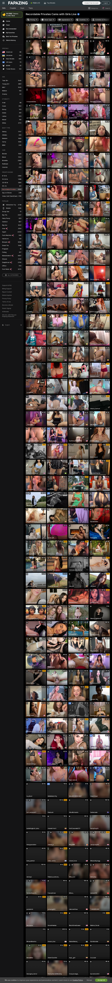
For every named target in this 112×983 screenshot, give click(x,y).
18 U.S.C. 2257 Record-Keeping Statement (9, 315)
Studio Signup (6, 308)
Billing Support (6, 288)
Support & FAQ (6, 285)
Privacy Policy (6, 298)
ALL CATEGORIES (13, 275)
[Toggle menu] (3, 3)
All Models (5, 311)
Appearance (66, 20)
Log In (106, 3)
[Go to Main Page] (18, 3)
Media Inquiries (7, 295)
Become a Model (7, 305)
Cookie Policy (78, 980)
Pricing (32, 20)
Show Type (48, 20)
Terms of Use (6, 302)
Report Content (7, 292)
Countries (82, 20)
